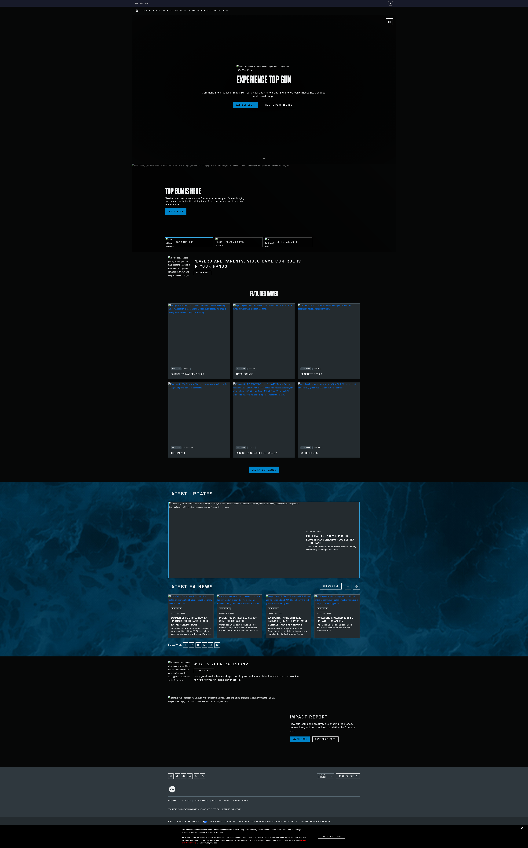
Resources (218, 11)
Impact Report (201, 801)
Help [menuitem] (171, 822)
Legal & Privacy (187, 822)
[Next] (356, 586)
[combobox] (325, 776)
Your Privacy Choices (331, 836)
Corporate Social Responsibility (273, 822)
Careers (172, 801)
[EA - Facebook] (217, 645)
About (179, 11)
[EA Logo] (137, 10)
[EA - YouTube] (198, 645)
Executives (185, 801)
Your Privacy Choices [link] (222, 822)
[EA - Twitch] (204, 645)
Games (147, 11)
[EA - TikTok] (191, 645)
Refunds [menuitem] (244, 822)
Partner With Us (241, 801)
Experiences (161, 11)
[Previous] (348, 586)
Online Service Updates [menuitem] (315, 822)
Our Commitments (220, 801)
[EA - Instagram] (210, 645)
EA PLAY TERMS (223, 809)
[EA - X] (185, 645)
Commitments (197, 11)
